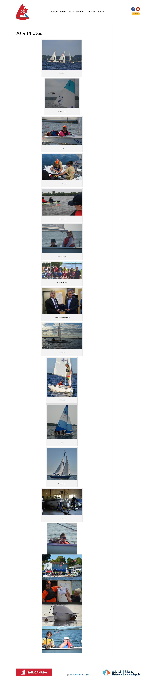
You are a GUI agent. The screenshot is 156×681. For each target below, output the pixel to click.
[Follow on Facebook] (133, 9)
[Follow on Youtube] (138, 9)
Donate (91, 12)
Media (79, 12)
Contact (101, 12)
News (63, 12)
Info (70, 12)
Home (54, 12)
